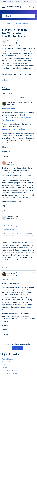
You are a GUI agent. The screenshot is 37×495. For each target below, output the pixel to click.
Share (5, 80)
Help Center (16, 1)
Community (6, 1)
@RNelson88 (10, 108)
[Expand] (18, 238)
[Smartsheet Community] (13, 7)
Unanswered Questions (18, 371)
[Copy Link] (16, 43)
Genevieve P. (11, 103)
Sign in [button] (17, 348)
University (27, 1)
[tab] (6, 88)
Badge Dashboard (7, 365)
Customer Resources (9, 362)
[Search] (30, 7)
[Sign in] (34, 7)
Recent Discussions (8, 359)
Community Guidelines (9, 373)
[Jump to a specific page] (33, 97)
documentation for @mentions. (13, 129)
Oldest (10, 93)
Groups (4, 368)
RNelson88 (10, 41)
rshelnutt (10, 162)
